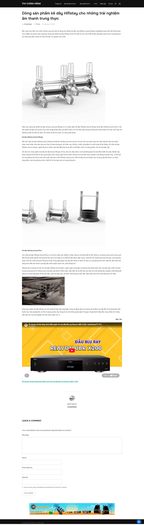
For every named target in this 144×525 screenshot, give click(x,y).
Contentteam (28, 24)
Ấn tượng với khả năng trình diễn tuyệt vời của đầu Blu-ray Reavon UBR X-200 (50, 381)
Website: (25, 477)
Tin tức (110, 4)
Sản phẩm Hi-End (69, 4)
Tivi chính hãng (31, 3)
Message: (25, 435)
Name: (24, 458)
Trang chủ (58, 4)
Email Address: (27, 467)
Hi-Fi (95, 4)
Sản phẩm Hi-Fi (85, 4)
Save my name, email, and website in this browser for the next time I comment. (45, 487)
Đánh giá (103, 4)
